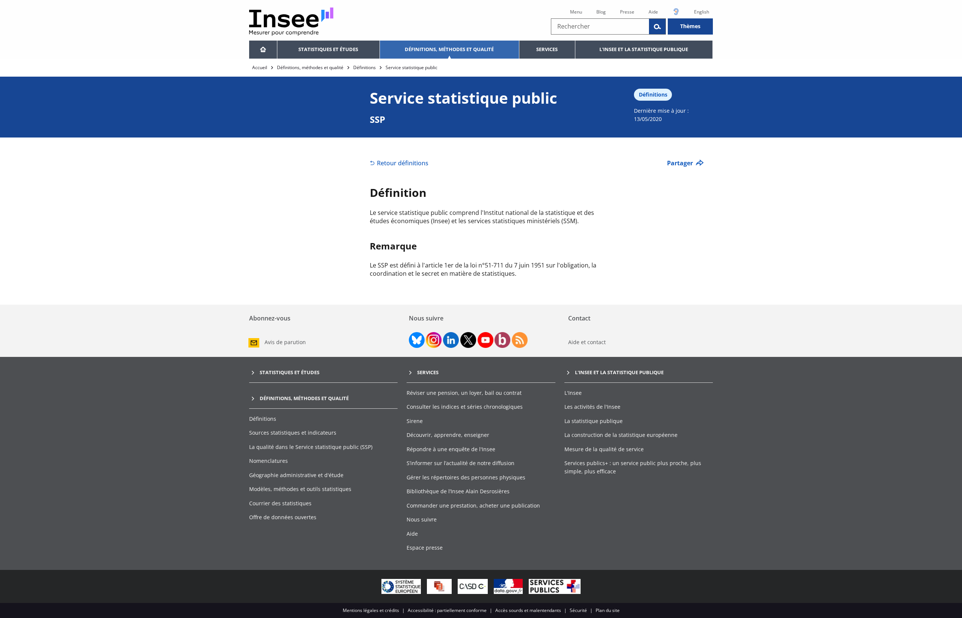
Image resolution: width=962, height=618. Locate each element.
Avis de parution (285, 342)
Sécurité (578, 610)
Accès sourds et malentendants (528, 610)
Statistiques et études (328, 49)
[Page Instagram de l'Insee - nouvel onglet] (434, 340)
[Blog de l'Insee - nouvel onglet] (502, 340)
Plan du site (608, 610)
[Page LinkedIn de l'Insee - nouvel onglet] (451, 340)
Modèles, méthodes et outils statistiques (300, 489)
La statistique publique (593, 421)
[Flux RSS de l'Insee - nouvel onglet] (520, 340)
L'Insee (573, 392)
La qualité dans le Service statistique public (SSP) (310, 446)
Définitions (364, 67)
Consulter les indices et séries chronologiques (465, 406)
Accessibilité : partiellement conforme (447, 610)
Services (547, 49)
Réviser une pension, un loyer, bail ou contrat (464, 392)
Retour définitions (402, 163)
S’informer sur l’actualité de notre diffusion (460, 463)
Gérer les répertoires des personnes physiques (466, 477)
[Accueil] (263, 50)
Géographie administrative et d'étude (296, 475)
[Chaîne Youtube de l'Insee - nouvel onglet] (485, 340)
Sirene (415, 421)
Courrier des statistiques (280, 503)
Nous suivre (422, 519)
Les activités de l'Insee (592, 406)
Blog (601, 12)
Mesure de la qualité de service (604, 449)
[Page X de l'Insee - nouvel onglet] (468, 340)
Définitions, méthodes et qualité (449, 49)
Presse (627, 12)
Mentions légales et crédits (371, 610)
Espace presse (425, 547)
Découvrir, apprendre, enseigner (448, 434)
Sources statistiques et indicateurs (292, 432)
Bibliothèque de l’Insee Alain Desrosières (458, 491)
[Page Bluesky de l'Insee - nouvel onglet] (417, 340)
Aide (653, 12)
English (701, 12)
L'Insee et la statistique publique (643, 49)
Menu (576, 12)
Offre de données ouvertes (282, 517)
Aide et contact (587, 342)
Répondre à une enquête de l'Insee (451, 449)
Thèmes (690, 26)
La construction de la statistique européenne (621, 434)
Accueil (259, 67)
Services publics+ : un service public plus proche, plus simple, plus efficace (632, 467)
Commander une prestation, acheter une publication (473, 505)
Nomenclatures (268, 460)
